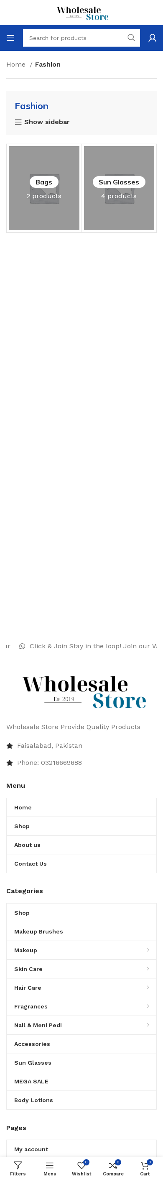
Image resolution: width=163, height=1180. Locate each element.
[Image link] (81, 690)
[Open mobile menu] (10, 38)
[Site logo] (81, 12)
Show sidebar (47, 122)
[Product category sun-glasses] (119, 188)
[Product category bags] (44, 188)
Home (17, 64)
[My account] (152, 38)
